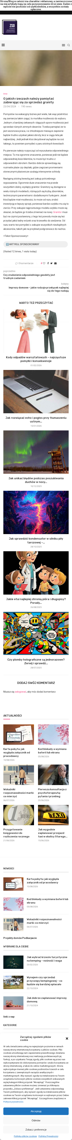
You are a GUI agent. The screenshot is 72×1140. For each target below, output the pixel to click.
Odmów (36, 1120)
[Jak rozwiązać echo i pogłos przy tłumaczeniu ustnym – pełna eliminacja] (36, 391)
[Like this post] (44, 263)
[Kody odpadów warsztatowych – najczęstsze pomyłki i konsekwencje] (36, 331)
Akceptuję (36, 1111)
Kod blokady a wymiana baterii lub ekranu (52, 751)
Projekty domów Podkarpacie (20, 938)
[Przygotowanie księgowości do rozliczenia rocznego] (18, 815)
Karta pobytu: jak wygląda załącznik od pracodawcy (16, 753)
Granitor (57, 212)
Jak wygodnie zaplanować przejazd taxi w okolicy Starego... (52, 833)
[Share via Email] (55, 263)
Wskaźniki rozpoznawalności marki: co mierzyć (18, 793)
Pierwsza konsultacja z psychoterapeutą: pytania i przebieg (52, 793)
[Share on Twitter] (51, 263)
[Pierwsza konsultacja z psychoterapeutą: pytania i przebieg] (53, 775)
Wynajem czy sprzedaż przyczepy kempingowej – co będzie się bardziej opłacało (44, 981)
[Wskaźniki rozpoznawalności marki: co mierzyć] (18, 775)
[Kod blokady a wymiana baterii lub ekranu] (53, 734)
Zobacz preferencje (36, 1129)
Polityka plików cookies (25, 1136)
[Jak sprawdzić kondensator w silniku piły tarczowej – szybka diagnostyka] (36, 512)
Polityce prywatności (13, 1102)
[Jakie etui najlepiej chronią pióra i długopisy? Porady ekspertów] (36, 573)
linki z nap (8, 1016)
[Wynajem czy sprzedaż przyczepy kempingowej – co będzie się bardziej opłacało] (13, 982)
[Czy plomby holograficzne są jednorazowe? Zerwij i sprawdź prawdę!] (36, 633)
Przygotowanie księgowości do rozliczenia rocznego (16, 833)
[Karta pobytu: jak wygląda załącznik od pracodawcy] (18, 734)
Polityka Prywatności (48, 1136)
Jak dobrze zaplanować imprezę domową (47, 1000)
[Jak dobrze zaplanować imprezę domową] (13, 1003)
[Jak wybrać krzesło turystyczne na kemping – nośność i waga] (13, 962)
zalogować (20, 691)
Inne (5, 94)
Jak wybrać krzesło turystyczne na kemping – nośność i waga (47, 959)
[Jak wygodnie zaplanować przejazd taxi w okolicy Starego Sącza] (53, 815)
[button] (67, 1038)
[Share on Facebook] (48, 263)
